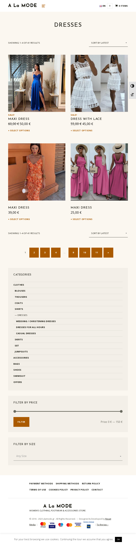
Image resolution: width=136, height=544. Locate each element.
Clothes (18, 284)
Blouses (20, 290)
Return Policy (91, 483)
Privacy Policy (79, 489)
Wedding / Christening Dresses (36, 321)
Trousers (21, 296)
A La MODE (22, 5)
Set (17, 345)
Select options (20, 130)
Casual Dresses (26, 333)
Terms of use (37, 489)
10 (84, 252)
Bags (16, 363)
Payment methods (41, 483)
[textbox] (68, 456)
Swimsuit (19, 375)
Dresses (22, 315)
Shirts (19, 308)
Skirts (19, 339)
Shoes (17, 369)
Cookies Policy (58, 489)
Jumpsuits (21, 351)
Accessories (21, 357)
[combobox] (68, 456)
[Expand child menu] (109, 5)
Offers (17, 382)
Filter (21, 421)
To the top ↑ (102, 524)
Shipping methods (67, 483)
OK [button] (118, 539)
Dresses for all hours (30, 327)
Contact (97, 489)
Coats (19, 303)
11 (97, 252)
